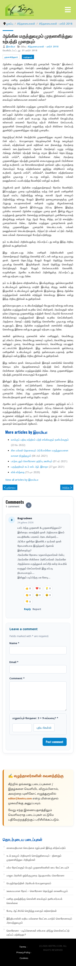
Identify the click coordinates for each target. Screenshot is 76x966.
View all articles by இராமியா (22, 479)
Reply (27, 609)
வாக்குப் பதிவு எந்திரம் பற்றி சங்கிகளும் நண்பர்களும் (40, 439)
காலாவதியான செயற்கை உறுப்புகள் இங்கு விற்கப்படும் (36, 848)
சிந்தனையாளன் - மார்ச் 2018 (43, 46)
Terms (22, 946)
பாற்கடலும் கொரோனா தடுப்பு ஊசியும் (31, 461)
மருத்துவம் (28, 57)
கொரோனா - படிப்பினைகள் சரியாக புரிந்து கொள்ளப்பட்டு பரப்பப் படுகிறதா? (38, 932)
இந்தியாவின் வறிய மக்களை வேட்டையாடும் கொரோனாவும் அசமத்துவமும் (39, 920)
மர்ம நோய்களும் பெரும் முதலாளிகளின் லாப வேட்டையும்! (38, 867)
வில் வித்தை (18, 472)
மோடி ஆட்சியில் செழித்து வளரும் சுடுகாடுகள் (32, 910)
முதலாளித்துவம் (11, 57)
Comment (17, 678)
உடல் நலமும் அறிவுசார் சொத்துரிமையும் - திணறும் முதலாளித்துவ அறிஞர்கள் (34, 857)
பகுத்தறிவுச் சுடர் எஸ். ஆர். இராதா (29, 466)
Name (14, 643)
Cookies (24, 958)
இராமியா (10, 46)
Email (13, 662)
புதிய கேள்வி (44, 727)
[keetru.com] (19, 9)
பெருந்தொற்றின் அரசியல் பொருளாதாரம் (29, 883)
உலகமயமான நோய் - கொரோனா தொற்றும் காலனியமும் (37, 891)
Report (37, 609)
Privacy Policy (23, 952)
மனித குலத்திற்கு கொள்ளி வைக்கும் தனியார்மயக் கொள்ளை (34, 901)
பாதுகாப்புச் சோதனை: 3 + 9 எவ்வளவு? (35, 718)
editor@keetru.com (20, 798)
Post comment (54, 742)
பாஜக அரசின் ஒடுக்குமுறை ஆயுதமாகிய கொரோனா (36, 875)
